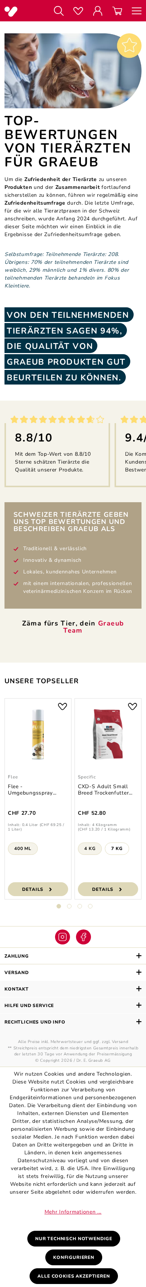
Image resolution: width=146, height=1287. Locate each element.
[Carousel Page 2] (69, 906)
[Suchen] (59, 11)
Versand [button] (16, 973)
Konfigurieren (73, 1257)
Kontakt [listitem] (16, 989)
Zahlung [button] (16, 956)
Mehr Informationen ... (73, 1211)
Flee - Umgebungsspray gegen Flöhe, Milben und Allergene (34, 789)
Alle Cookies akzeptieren (73, 1276)
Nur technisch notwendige (73, 1239)
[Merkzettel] (78, 11)
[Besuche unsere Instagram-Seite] (62, 936)
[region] (73, 808)
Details (32, 889)
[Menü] (134, 11)
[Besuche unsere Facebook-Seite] (83, 936)
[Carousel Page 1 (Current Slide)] (59, 906)
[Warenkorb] (117, 11)
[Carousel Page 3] (79, 906)
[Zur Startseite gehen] (22, 11)
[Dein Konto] (97, 11)
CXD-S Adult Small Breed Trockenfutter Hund (103, 789)
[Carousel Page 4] (90, 906)
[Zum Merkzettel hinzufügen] (62, 705)
